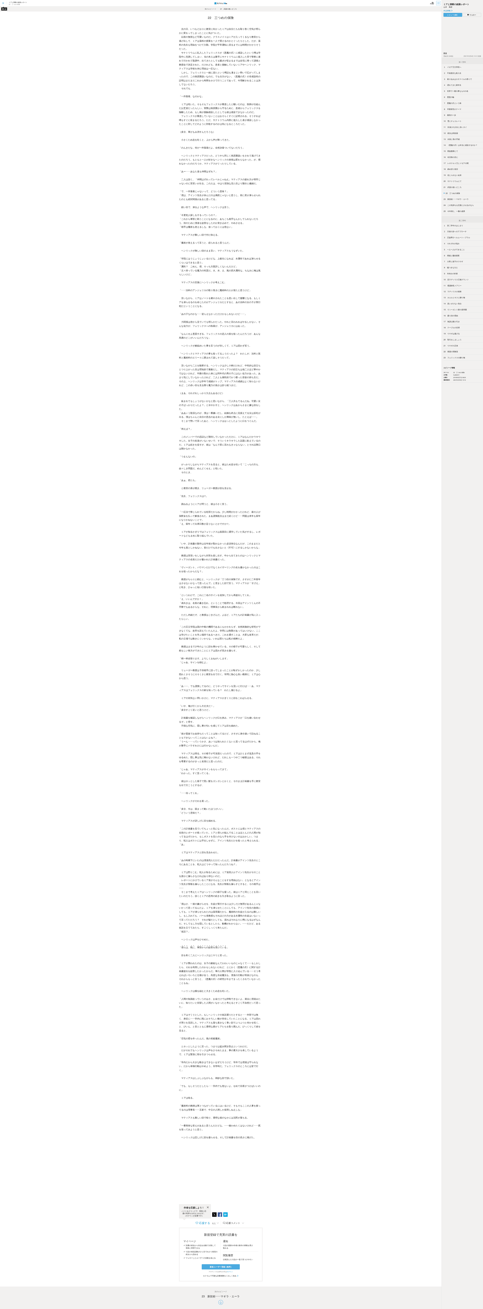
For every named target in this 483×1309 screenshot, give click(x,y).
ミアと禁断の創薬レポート (456, 4)
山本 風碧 (448, 7)
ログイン (230, 1271)
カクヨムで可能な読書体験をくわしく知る (220, 1275)
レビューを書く (452, 15)
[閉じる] (208, 1207)
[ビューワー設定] (432, 3)
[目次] (438, 3)
